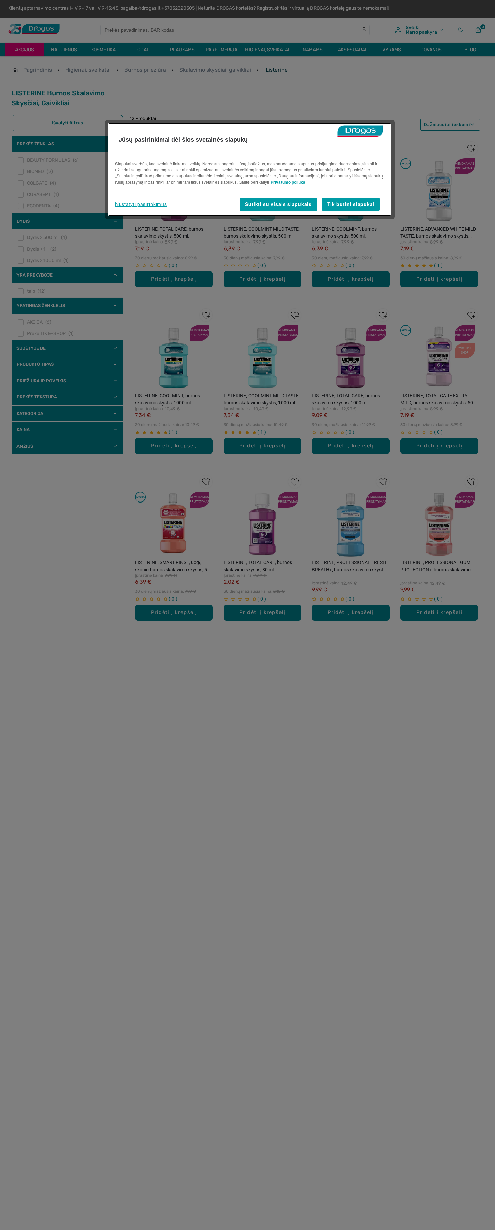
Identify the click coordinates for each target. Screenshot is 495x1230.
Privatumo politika (288, 182)
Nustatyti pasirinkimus (141, 204)
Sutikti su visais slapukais (278, 204)
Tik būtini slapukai (350, 204)
